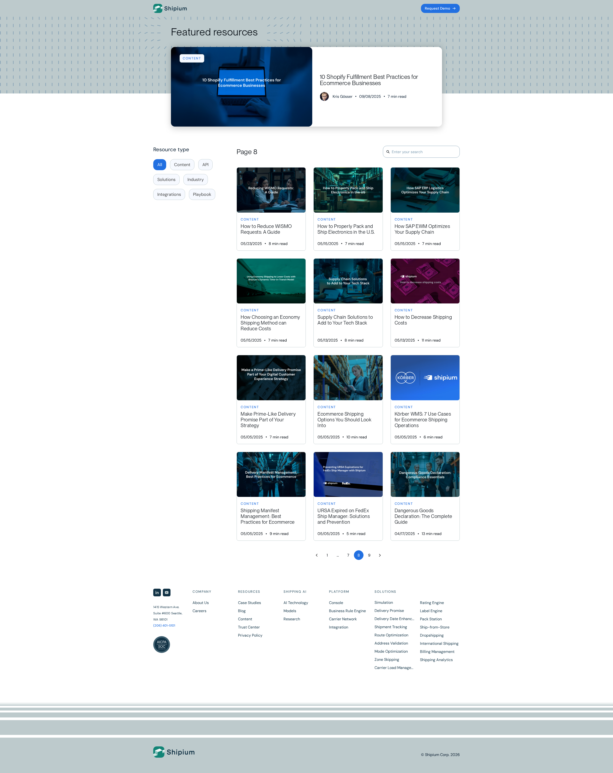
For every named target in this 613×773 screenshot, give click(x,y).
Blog (242, 611)
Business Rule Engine (347, 611)
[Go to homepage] (170, 8)
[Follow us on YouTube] (166, 592)
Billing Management (437, 652)
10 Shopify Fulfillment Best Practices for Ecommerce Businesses (306, 87)
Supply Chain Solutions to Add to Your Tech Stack (348, 303)
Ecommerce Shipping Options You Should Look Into (348, 399)
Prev (316, 555)
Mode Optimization (391, 651)
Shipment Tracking (391, 627)
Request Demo (437, 8)
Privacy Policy (250, 635)
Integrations (169, 194)
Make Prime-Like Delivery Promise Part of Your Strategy (271, 399)
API (205, 165)
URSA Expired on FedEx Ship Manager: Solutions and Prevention (348, 496)
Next (380, 555)
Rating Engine (432, 603)
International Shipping (439, 643)
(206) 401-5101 (164, 625)
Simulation (384, 602)
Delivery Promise (389, 611)
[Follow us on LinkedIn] (157, 592)
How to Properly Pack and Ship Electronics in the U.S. (348, 209)
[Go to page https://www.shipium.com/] (185, 752)
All (159, 165)
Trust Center (249, 627)
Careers (199, 611)
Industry (195, 179)
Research (292, 619)
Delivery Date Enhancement (394, 619)
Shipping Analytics (436, 660)
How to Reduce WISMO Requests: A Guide (271, 209)
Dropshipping (432, 635)
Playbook (202, 194)
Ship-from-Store (434, 627)
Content (182, 165)
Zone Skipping (387, 659)
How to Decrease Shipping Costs (425, 303)
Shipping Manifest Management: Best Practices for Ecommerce (271, 496)
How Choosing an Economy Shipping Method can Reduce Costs (271, 303)
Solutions (166, 179)
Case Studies (249, 603)
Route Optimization (391, 635)
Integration (338, 627)
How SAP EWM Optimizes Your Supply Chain (425, 209)
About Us (201, 603)
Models (290, 611)
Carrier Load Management (394, 668)
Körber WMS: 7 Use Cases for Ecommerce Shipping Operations (425, 399)
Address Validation (391, 643)
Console (336, 603)
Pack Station (431, 619)
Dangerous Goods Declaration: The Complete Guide (425, 496)
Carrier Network (343, 619)
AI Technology (296, 603)
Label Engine (431, 611)
